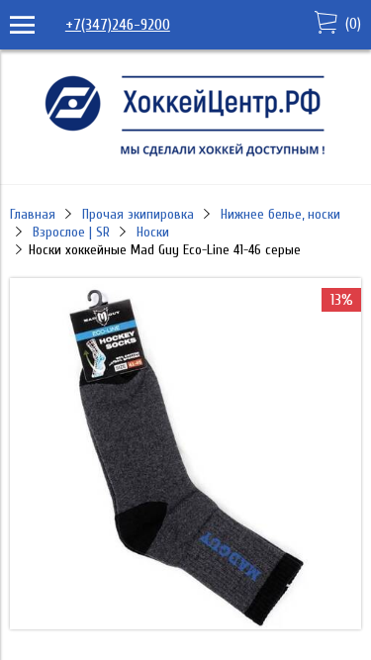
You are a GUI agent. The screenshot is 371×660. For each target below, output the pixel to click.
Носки (153, 232)
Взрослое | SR (71, 232)
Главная (32, 214)
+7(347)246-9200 (117, 25)
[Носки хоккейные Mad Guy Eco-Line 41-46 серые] (185, 624)
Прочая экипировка (138, 214)
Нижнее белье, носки (280, 214)
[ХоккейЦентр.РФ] (186, 156)
